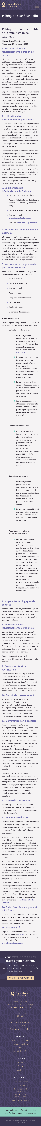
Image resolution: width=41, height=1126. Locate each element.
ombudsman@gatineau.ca (20, 218)
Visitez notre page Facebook (20, 1029)
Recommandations (20, 1085)
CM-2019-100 (21, 352)
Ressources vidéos (20, 1081)
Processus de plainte (20, 1044)
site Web (21, 934)
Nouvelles (20, 1063)
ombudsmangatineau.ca (27, 222)
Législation (20, 1070)
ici (34, 1113)
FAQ (20, 1047)
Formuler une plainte (20, 978)
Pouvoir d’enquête (20, 1051)
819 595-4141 (20, 1025)
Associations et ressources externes (20, 1095)
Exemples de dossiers (20, 1100)
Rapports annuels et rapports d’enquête (20, 1090)
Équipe (20, 1066)
